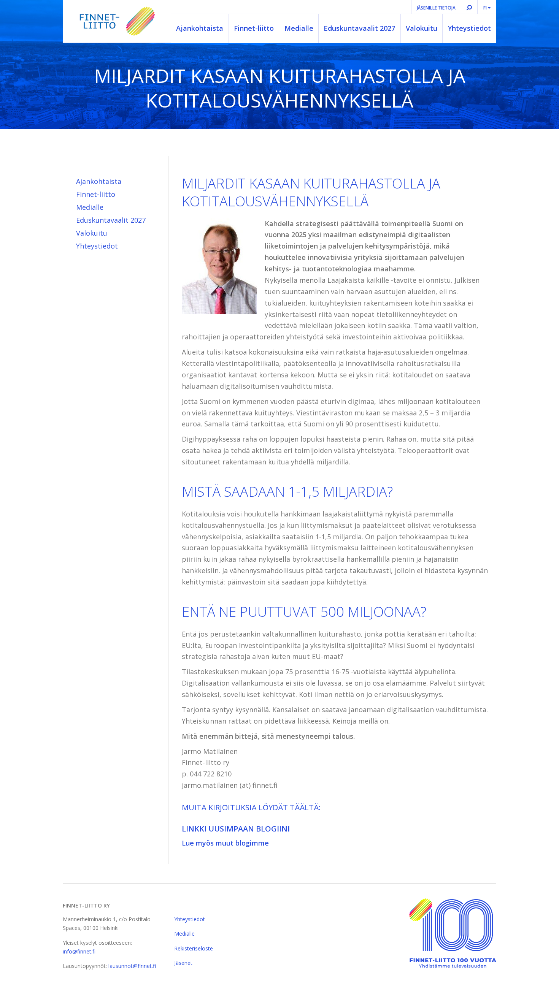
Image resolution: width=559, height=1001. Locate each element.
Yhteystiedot (469, 28)
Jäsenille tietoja (436, 8)
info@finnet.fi (79, 951)
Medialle (298, 28)
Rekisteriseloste (193, 948)
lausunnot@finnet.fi (132, 965)
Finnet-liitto (254, 28)
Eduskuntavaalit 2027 (359, 28)
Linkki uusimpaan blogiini (236, 829)
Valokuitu (421, 28)
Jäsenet (183, 962)
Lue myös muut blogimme (225, 842)
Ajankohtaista (199, 28)
